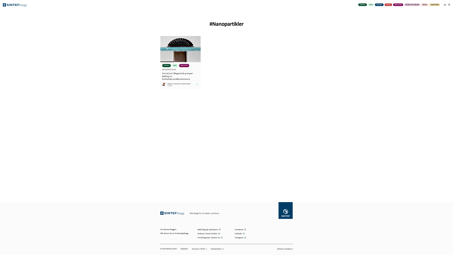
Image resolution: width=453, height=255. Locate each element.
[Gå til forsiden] (172, 213)
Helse (388, 5)
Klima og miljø (412, 5)
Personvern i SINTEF (198, 249)
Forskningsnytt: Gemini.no (209, 238)
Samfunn (435, 5)
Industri (398, 5)
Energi (362, 5)
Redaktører (184, 249)
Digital (379, 5)
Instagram (239, 238)
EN (445, 5)
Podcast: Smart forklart (208, 234)
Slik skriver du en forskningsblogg (174, 233)
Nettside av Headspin (284, 249)
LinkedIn (238, 234)
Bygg (425, 5)
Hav (371, 5)
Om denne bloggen (168, 229)
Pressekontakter (216, 249)
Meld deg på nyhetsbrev (208, 230)
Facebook (239, 230)
